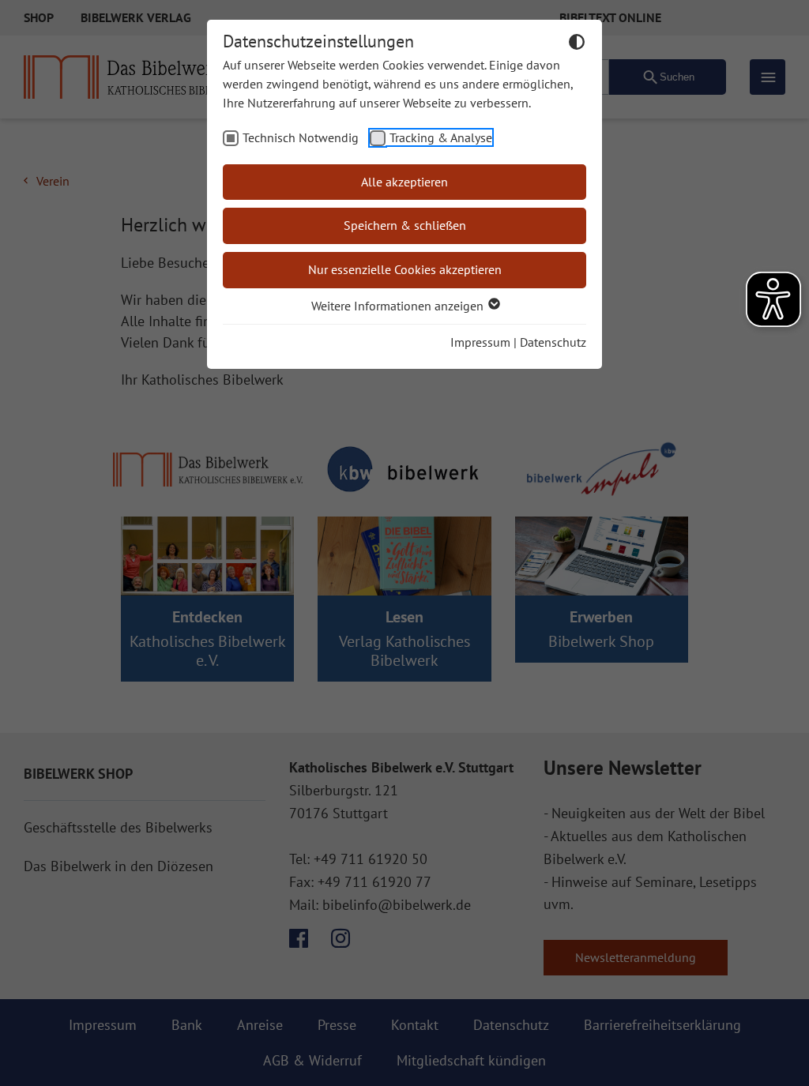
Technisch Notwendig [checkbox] (301, 137)
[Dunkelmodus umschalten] (576, 44)
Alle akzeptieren (404, 182)
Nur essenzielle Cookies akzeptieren (405, 269)
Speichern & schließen (405, 225)
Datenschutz (553, 342)
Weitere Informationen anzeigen (399, 306)
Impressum (480, 342)
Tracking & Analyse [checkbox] (440, 137)
